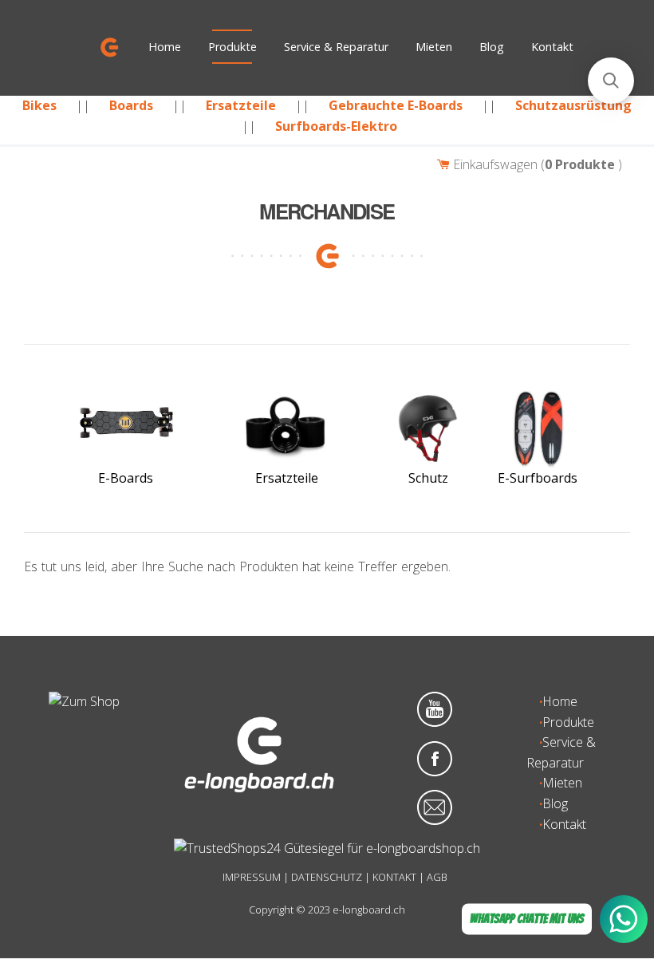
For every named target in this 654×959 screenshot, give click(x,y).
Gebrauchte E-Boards (396, 105)
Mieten (434, 46)
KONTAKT (394, 877)
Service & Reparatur (336, 46)
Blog (491, 46)
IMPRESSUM (252, 877)
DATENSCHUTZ (326, 877)
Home (164, 46)
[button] (611, 80)
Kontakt (552, 46)
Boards (131, 105)
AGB (437, 877)
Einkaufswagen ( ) (536, 164)
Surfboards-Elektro (336, 126)
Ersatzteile (241, 105)
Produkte (232, 46)
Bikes (39, 105)
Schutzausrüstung (573, 105)
